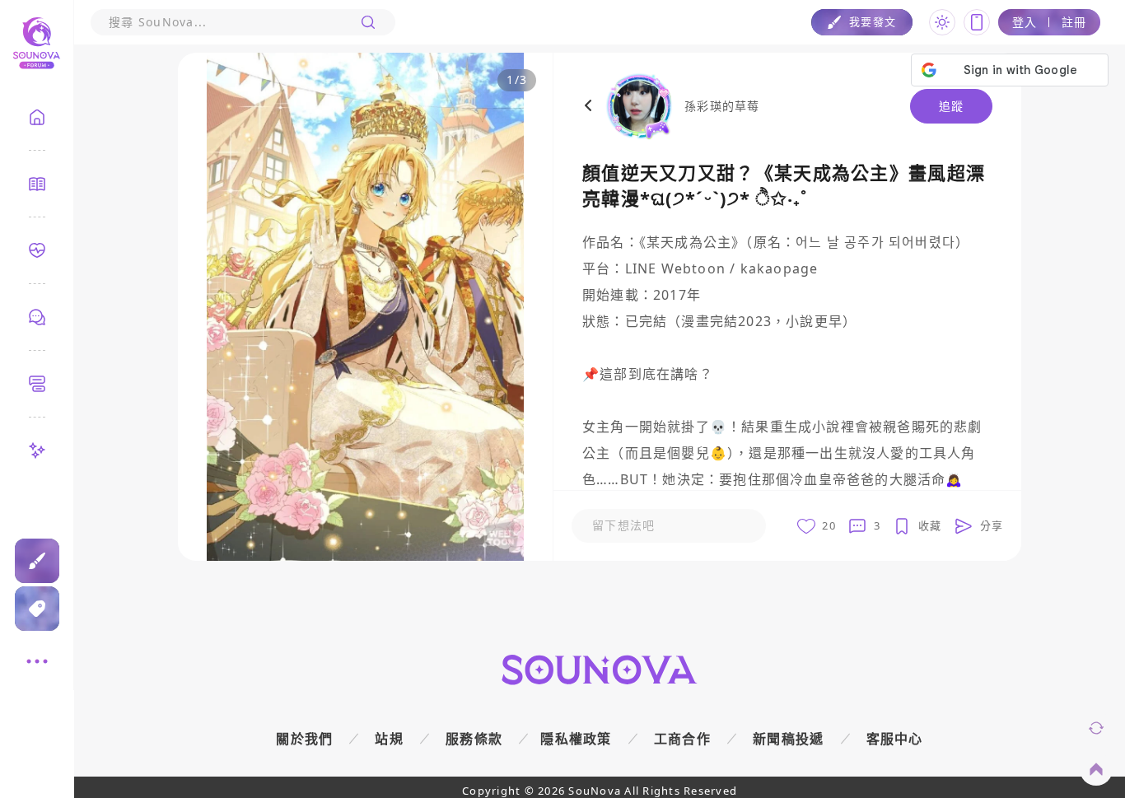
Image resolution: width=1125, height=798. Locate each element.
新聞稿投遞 (788, 739)
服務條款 (474, 739)
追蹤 (951, 106)
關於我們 (304, 739)
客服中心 (894, 739)
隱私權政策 (576, 739)
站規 (389, 739)
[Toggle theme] (942, 22)
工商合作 (682, 739)
